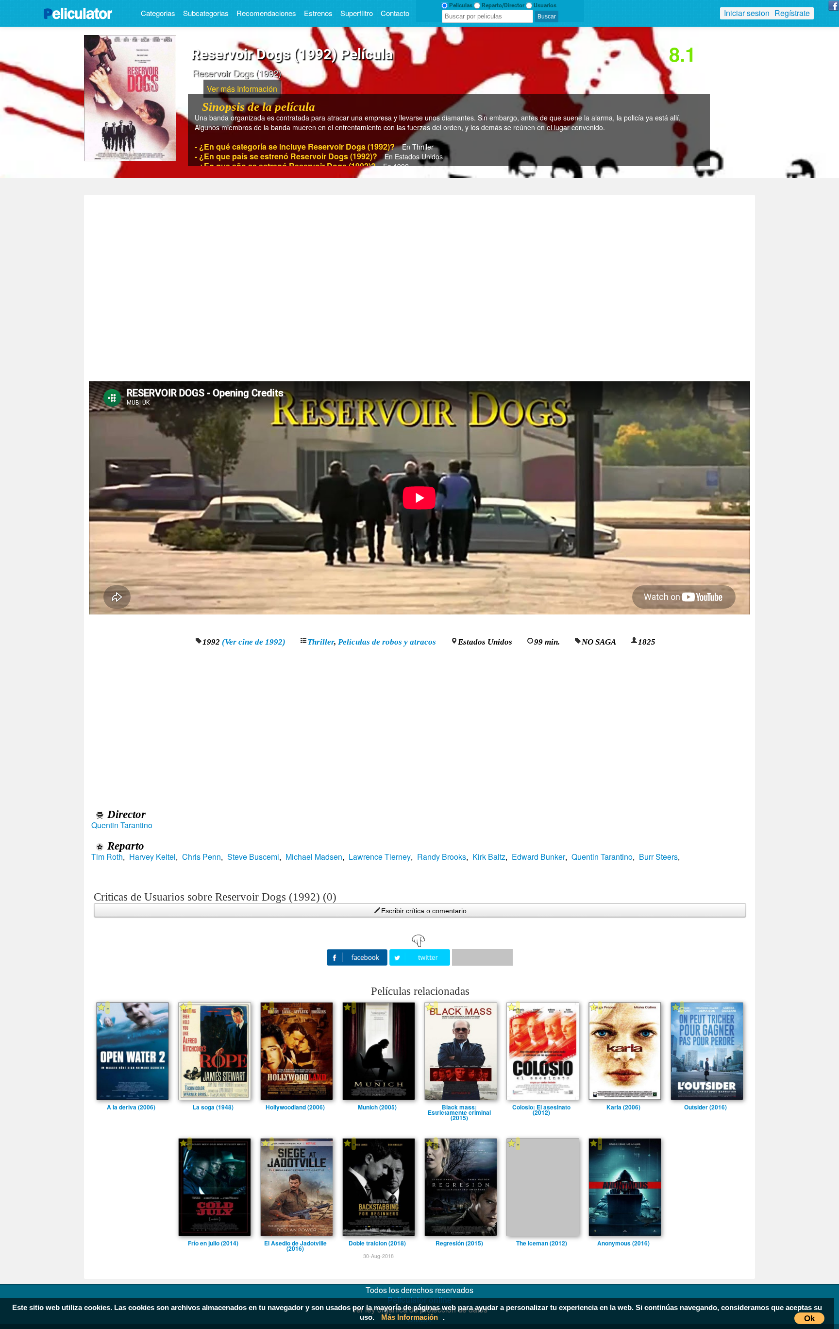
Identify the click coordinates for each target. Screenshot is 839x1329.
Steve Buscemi (253, 857)
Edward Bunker (538, 857)
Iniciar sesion (747, 12)
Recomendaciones (266, 13)
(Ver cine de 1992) (253, 642)
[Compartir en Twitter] (420, 956)
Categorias (158, 13)
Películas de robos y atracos (387, 642)
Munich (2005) (377, 1107)
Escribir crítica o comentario (424, 911)
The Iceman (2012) (541, 1243)
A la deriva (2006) (131, 1107)
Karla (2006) (623, 1107)
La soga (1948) (213, 1107)
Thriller (320, 642)
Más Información (409, 1317)
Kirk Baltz (488, 857)
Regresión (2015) (459, 1243)
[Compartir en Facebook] (358, 956)
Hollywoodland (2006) (295, 1107)
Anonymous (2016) (623, 1243)
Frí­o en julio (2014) (213, 1243)
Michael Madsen (313, 857)
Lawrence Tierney (380, 857)
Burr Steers (658, 857)
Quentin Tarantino (121, 825)
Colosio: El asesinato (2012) (541, 1107)
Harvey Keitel (152, 857)
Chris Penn (201, 857)
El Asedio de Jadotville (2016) (295, 1243)
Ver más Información (242, 88)
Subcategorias (206, 13)
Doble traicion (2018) (377, 1243)
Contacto (395, 13)
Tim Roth (107, 857)
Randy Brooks (441, 857)
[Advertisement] (419, 285)
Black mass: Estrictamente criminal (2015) (459, 1107)
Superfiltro (356, 13)
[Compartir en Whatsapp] (482, 957)
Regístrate (792, 12)
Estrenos (318, 13)
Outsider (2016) (705, 1107)
